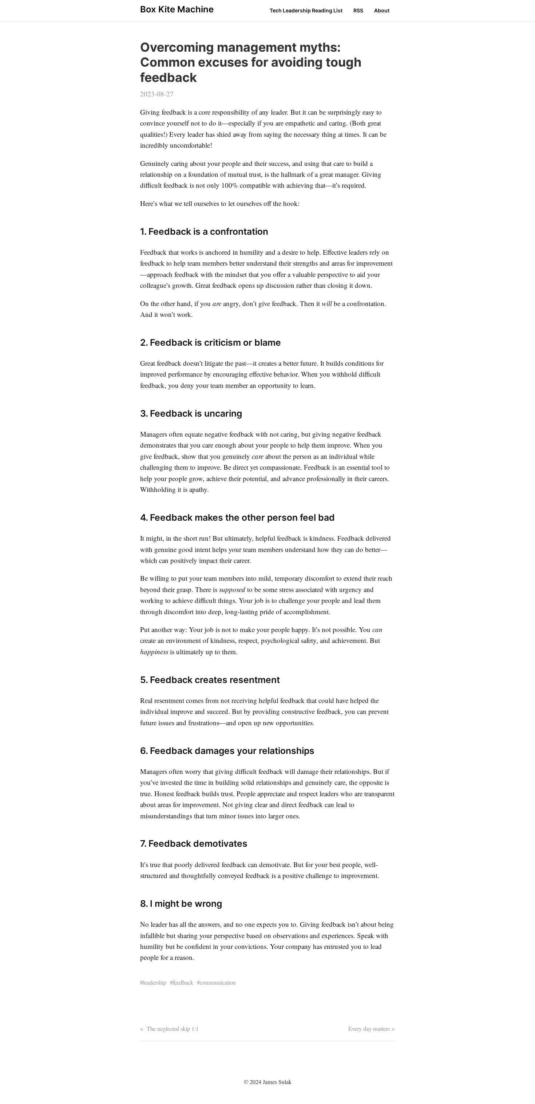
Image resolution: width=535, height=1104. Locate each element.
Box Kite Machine (177, 9)
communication (218, 982)
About (381, 10)
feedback (183, 982)
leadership (154, 982)
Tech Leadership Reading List (306, 10)
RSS (358, 10)
